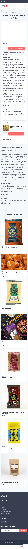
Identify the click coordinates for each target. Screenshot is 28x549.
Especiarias (15, 10)
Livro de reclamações (5, 513)
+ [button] (23, 250)
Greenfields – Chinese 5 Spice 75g (10, 343)
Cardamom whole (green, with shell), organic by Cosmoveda (13, 413)
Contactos (3, 509)
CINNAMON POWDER (7, 377)
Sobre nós (3, 507)
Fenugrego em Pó (6, 308)
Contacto (3, 1)
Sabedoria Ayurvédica (6, 511)
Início (3, 10)
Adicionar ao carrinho (18, 48)
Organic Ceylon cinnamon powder (10, 482)
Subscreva (23, 530)
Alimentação (9, 10)
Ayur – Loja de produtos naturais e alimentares (2, 522)
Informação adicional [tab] (17, 23)
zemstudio (22, 542)
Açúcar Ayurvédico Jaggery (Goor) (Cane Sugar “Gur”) (13, 273)
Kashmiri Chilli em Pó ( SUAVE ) (9, 247)
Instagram (5, 522)
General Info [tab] (6, 23)
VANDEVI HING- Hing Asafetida (9, 448)
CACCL (2, 515)
